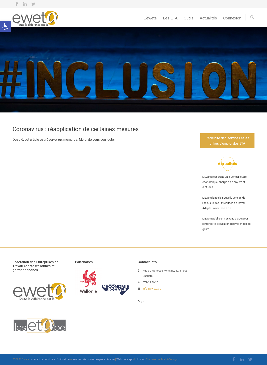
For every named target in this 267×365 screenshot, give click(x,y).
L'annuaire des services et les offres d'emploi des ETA (227, 140)
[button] (5, 26)
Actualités (208, 18)
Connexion (232, 18)
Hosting (140, 359)
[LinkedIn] (25, 4)
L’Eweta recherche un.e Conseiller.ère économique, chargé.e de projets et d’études (224, 182)
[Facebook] (17, 4)
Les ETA (170, 18)
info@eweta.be (152, 288)
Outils (189, 18)
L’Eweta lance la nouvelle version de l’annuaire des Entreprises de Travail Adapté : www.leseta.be (223, 202)
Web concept (124, 359)
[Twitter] (33, 4)
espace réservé (105, 359)
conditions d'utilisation (56, 359)
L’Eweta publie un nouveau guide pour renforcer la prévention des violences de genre (226, 223)
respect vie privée (83, 359)
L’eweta (150, 18)
